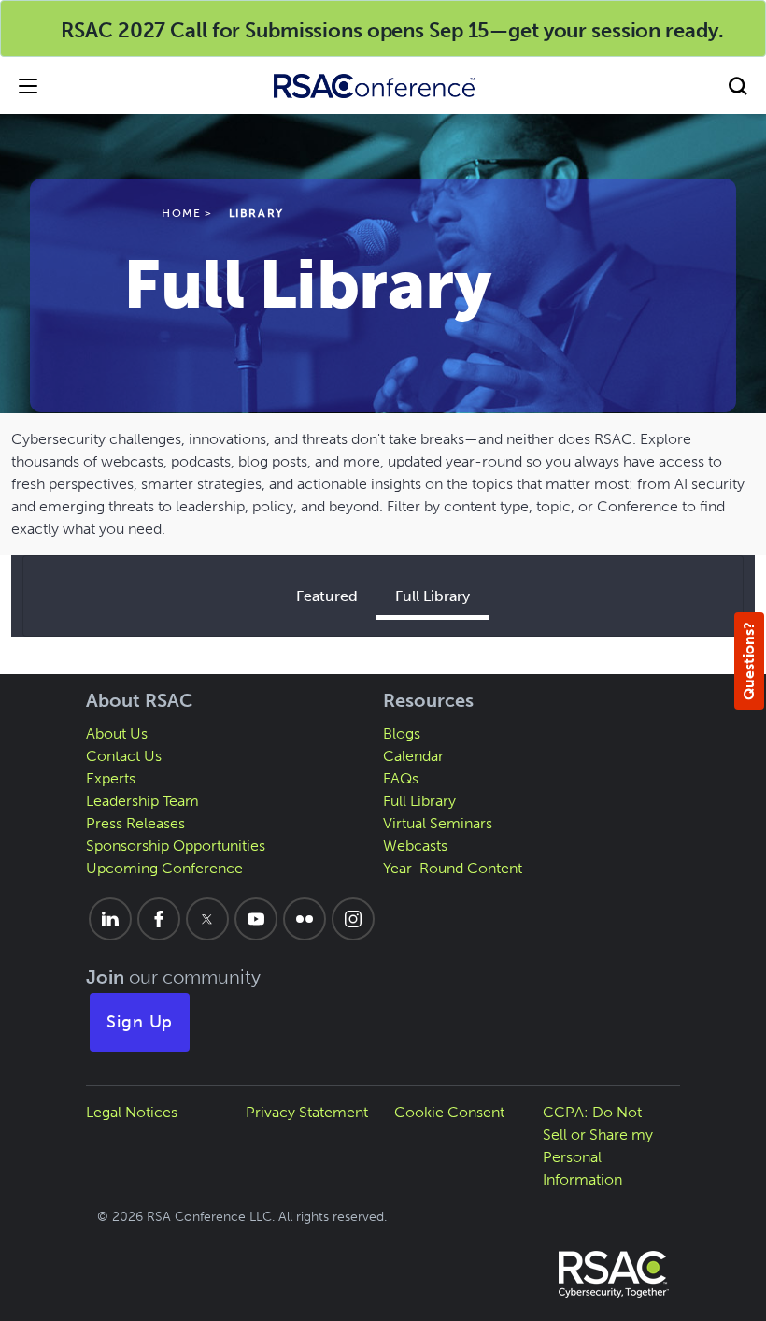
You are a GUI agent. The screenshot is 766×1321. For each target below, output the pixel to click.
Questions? (749, 661)
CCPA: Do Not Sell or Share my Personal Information (598, 1145)
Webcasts (415, 845)
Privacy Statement (307, 1112)
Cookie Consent (449, 1112)
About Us (117, 733)
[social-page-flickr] (304, 918)
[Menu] (28, 85)
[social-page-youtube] (255, 918)
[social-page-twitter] (207, 918)
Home (181, 213)
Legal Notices (131, 1112)
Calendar (413, 756)
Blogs (401, 733)
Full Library (432, 596)
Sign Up (140, 1022)
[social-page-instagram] (353, 918)
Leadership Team (142, 801)
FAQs (400, 778)
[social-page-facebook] (158, 918)
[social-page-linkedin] (110, 918)
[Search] (738, 85)
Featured (327, 596)
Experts (110, 778)
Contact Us (124, 756)
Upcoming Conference (164, 868)
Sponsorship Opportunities (175, 845)
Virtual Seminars (437, 823)
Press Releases (135, 823)
